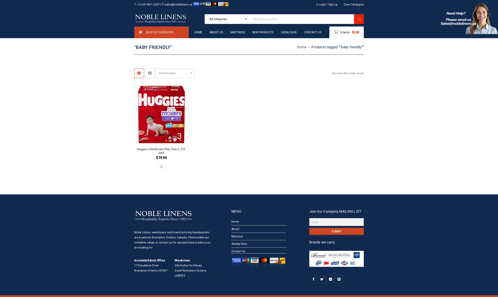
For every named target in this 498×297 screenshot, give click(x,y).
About (235, 229)
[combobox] (227, 19)
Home (302, 47)
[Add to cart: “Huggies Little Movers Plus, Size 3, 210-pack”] (161, 166)
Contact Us (238, 251)
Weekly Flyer (239, 243)
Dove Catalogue (354, 4)
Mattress (237, 236)
